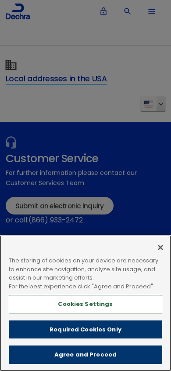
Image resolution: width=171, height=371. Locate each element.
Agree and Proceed (85, 354)
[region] (85, 303)
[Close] (160, 247)
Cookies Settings (85, 304)
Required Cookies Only (85, 329)
